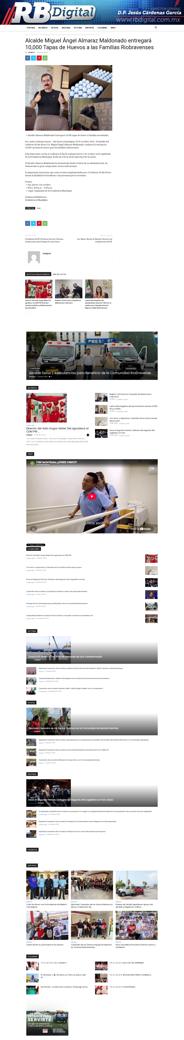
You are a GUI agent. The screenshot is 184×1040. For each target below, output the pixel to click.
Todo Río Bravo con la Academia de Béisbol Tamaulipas (46, 905)
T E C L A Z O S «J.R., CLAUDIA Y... (54, 963)
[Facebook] (27, 57)
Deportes (89, 27)
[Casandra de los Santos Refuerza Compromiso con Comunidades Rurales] (31, 762)
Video (113, 27)
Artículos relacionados (38, 274)
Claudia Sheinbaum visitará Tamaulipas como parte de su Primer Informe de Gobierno (74, 678)
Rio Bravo (43, 27)
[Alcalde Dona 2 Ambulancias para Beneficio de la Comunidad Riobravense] (151, 606)
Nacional (66, 27)
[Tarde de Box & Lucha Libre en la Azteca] (47, 925)
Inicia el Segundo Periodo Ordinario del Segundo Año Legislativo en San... (56, 579)
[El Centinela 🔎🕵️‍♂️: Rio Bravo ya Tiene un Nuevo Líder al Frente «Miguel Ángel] (32, 978)
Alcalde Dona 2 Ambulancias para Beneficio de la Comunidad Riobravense (57, 603)
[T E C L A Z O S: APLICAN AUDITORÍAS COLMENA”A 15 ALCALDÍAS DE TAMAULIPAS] (101, 978)
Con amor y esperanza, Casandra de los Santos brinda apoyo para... (54, 567)
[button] (156, 27)
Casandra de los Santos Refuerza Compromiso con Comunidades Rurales (69, 760)
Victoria (78, 27)
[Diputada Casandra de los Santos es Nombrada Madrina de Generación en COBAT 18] (31, 752)
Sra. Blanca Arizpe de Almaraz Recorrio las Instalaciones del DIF (94, 240)
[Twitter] (33, 57)
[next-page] (30, 312)
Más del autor (59, 274)
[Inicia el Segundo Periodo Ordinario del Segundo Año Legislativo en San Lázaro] (101, 433)
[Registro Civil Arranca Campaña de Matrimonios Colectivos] (68, 288)
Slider (39, 208)
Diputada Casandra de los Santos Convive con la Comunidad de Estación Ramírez (73, 728)
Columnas (102, 27)
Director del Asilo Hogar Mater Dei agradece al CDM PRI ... (57, 430)
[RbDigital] (92, 12)
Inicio (27, 35)
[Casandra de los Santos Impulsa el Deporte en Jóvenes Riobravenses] (92, 925)
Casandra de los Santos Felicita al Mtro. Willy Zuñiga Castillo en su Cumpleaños (71, 688)
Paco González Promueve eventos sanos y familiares (136, 946)
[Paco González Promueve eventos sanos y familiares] (137, 925)
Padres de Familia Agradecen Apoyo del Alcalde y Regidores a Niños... (134, 905)
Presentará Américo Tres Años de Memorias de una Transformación (65, 656)
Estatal (54, 27)
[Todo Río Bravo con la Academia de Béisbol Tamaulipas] (47, 885)
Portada (31, 27)
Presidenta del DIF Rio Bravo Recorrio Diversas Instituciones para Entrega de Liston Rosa (44, 240)
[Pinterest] (39, 57)
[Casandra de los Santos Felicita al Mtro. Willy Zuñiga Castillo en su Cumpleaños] (31, 691)
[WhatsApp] (44, 57)
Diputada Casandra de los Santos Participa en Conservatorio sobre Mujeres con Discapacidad (77, 821)
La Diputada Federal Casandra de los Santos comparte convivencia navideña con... (60, 615)
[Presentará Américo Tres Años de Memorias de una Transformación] (92, 650)
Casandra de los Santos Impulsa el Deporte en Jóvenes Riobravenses (91, 946)
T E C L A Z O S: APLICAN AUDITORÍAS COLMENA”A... (131, 975)
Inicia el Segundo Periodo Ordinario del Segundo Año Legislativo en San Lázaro (70, 799)
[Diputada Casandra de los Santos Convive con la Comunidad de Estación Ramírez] (92, 721)
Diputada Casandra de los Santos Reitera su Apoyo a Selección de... (92, 905)
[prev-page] (26, 312)
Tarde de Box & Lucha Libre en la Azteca (44, 944)
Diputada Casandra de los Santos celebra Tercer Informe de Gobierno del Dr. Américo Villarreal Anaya (81, 668)
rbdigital (31, 52)
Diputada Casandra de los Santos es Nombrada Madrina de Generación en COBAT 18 (73, 750)
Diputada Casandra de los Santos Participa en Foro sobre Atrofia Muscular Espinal (72, 831)
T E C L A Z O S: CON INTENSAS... (123, 987)
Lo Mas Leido (30, 297)
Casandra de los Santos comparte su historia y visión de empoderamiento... (57, 591)
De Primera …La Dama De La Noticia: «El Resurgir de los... (65, 987)
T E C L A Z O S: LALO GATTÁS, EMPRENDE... (127, 963)
